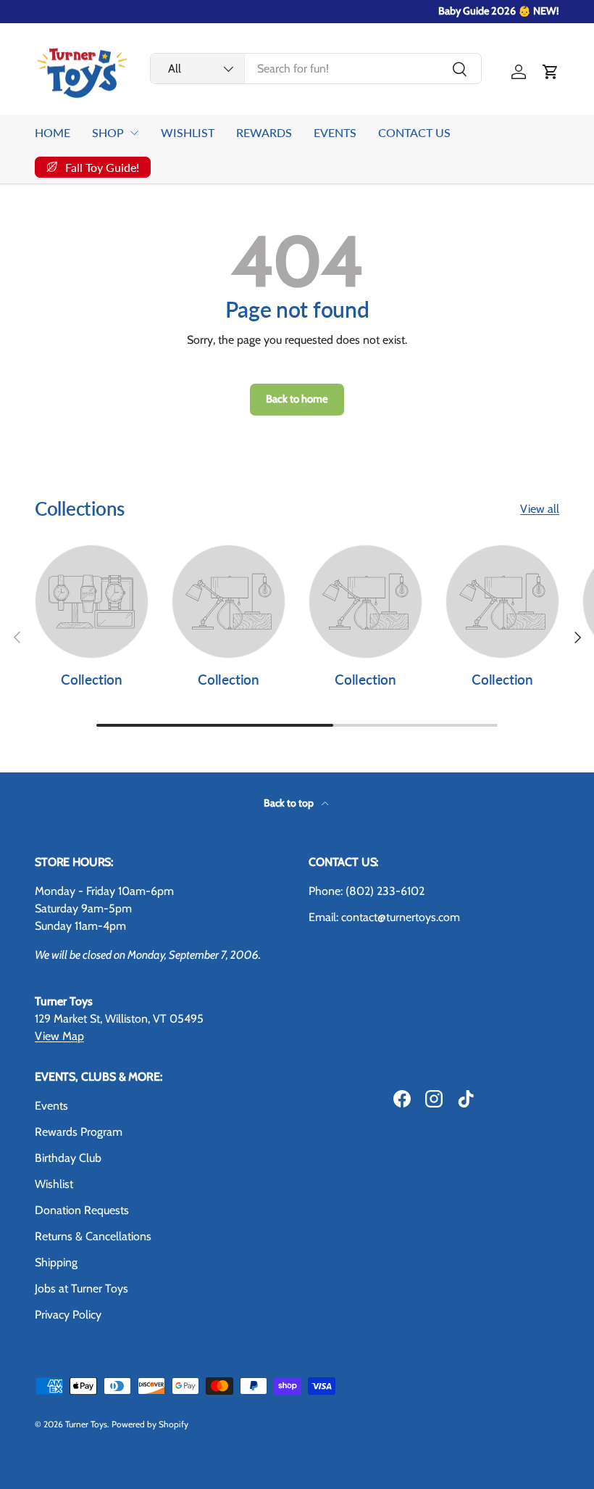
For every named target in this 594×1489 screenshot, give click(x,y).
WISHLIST (187, 132)
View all (539, 509)
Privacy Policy (68, 1314)
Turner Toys (86, 1424)
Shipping (56, 1262)
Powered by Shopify (150, 1424)
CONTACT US (414, 132)
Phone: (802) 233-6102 (366, 891)
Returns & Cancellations (93, 1236)
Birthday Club (68, 1158)
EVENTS (335, 132)
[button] (550, 72)
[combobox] (316, 68)
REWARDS (264, 132)
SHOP (108, 132)
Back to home (297, 398)
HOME (52, 132)
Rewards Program (78, 1132)
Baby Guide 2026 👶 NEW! (498, 10)
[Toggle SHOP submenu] (134, 132)
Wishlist (54, 1184)
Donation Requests (82, 1210)
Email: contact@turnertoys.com (384, 917)
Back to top (290, 802)
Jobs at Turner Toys (81, 1288)
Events (51, 1106)
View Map (59, 1036)
